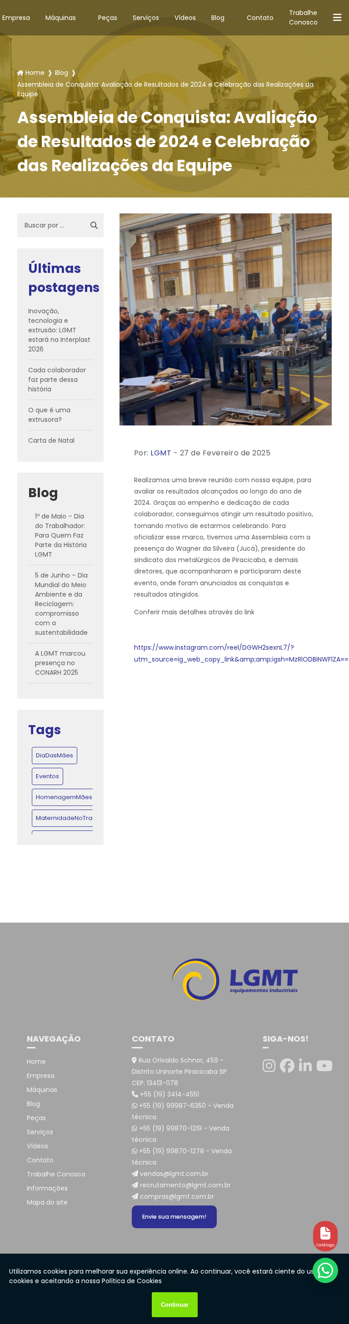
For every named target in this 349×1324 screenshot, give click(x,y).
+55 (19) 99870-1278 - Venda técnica (182, 1156)
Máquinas (60, 17)
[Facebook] (287, 1066)
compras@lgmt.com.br (176, 1196)
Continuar (175, 1304)
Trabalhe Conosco (303, 17)
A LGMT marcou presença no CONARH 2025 (60, 663)
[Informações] (337, 18)
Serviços (146, 17)
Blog (217, 17)
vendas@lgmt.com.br (173, 1173)
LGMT (160, 453)
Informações (47, 1188)
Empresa (41, 1075)
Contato (260, 17)
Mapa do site (47, 1202)
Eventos (47, 776)
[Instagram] (269, 1066)
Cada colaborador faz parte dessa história (57, 380)
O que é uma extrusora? (49, 414)
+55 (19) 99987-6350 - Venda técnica (183, 1111)
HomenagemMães (64, 797)
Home (35, 72)
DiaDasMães (54, 755)
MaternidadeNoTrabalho (73, 818)
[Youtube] (324, 1066)
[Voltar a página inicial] (174, 979)
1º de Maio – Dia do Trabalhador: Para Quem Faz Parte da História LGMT (61, 535)
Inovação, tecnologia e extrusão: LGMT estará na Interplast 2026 (59, 330)
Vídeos (185, 17)
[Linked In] (305, 1066)
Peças (107, 17)
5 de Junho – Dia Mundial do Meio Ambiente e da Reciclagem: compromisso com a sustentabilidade (61, 604)
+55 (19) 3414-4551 (168, 1094)
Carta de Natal (51, 440)
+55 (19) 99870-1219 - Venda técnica (180, 1134)
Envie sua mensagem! (174, 1216)
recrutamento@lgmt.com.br (184, 1185)
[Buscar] (94, 225)
